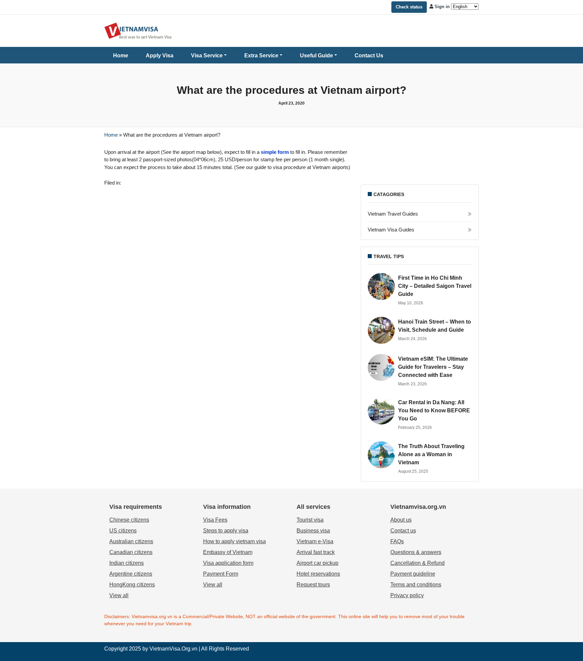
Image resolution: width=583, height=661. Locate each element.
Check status (409, 6)
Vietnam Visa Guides (391, 229)
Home (120, 55)
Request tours (313, 584)
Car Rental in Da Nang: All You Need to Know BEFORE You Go (434, 410)
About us (401, 520)
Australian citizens (131, 541)
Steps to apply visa (225, 530)
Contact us (403, 530)
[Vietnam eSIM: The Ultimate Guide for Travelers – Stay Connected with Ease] (381, 367)
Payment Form (220, 574)
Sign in (442, 6)
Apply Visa (159, 55)
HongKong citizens (132, 584)
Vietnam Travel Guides (393, 214)
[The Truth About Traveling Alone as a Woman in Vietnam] (381, 454)
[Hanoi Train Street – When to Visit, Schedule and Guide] (381, 330)
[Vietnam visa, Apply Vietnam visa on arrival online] (138, 30)
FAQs (397, 541)
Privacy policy (407, 595)
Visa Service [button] (207, 55)
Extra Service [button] (261, 55)
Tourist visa (310, 520)
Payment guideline (412, 574)
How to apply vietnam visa (234, 541)
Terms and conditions (415, 584)
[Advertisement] (420, 164)
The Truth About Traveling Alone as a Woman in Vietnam (431, 454)
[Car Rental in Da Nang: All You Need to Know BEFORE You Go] (381, 410)
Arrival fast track (316, 552)
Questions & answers (415, 552)
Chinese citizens (129, 520)
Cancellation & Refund (417, 563)
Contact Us (369, 55)
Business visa (313, 530)
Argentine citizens (130, 574)
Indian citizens (126, 563)
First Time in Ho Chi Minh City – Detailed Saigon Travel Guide (434, 286)
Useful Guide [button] (316, 55)
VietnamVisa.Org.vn (173, 649)
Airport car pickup (317, 563)
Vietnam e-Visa (315, 541)
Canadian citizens (130, 552)
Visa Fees (215, 520)
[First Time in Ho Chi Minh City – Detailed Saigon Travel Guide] (381, 286)
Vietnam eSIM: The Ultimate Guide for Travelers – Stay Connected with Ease (433, 367)
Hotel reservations (318, 574)
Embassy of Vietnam (227, 552)
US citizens (123, 530)
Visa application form (228, 563)
